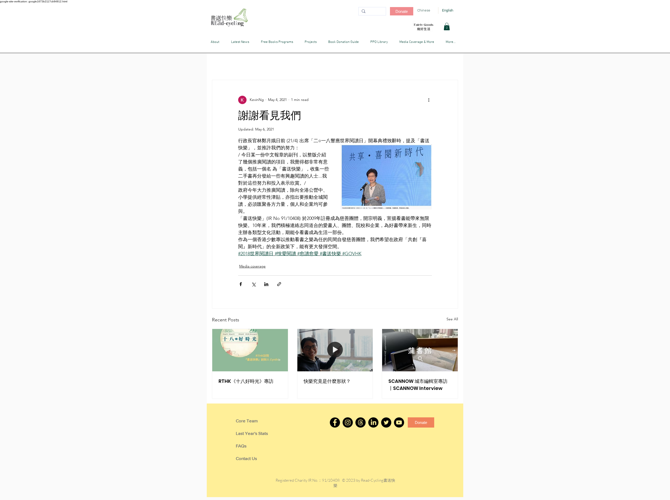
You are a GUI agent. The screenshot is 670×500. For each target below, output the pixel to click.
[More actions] (429, 100)
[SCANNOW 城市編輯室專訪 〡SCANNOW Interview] (420, 350)
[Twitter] (386, 422)
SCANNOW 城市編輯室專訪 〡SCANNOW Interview (418, 384)
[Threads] (360, 422)
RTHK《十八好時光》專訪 (246, 381)
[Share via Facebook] (240, 284)
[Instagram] (348, 422)
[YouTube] (399, 422)
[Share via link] (279, 284)
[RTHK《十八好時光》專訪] (250, 350)
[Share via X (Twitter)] (253, 284)
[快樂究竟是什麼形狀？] (335, 350)
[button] (447, 26)
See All (452, 319)
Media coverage (252, 266)
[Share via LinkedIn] (266, 284)
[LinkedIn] (373, 422)
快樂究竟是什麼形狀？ (327, 381)
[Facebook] (335, 422)
